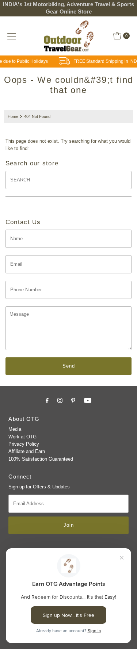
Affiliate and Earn (26, 451)
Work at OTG (22, 436)
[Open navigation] (12, 36)
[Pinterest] (73, 400)
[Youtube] (87, 400)
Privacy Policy (23, 444)
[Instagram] (59, 400)
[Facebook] (47, 400)
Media (14, 429)
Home (13, 116)
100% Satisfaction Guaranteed (40, 459)
